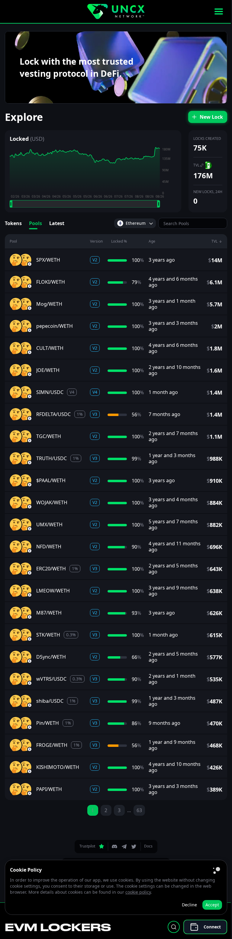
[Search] (174, 927)
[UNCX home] (116, 11)
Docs (148, 846)
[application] (93, 177)
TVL (196, 165)
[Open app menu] (219, 11)
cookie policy (138, 892)
